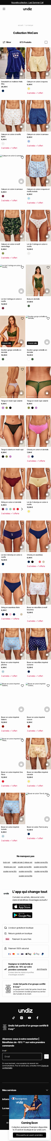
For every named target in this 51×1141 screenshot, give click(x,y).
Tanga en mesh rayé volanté (11, 401)
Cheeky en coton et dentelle (37, 449)
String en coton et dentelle (11, 502)
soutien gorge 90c (10, 871)
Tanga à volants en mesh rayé (12, 449)
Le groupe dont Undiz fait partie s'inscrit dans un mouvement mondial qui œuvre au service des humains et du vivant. (29, 991)
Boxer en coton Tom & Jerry (37, 827)
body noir (6, 862)
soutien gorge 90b (41, 871)
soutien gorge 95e (40, 867)
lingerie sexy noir (10, 867)
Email (4, 1051)
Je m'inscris (42, 969)
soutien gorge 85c (25, 871)
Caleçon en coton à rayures (37, 82)
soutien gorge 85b (25, 867)
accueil (20, 25)
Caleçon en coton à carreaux (37, 134)
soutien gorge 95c (41, 862)
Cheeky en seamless (35, 555)
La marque (29, 25)
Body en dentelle (33, 299)
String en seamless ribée (10, 607)
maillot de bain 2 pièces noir (22, 862)
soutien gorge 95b (25, 876)
